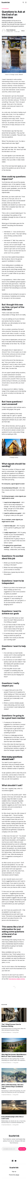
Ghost (17, 1175)
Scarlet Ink (5, 2)
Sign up (14, 1171)
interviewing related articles (17, 979)
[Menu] (26, 2)
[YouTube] (15, 1161)
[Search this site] (23, 2)
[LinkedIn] (12, 1161)
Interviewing (5, 8)
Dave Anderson (10, 30)
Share (23, 30)
